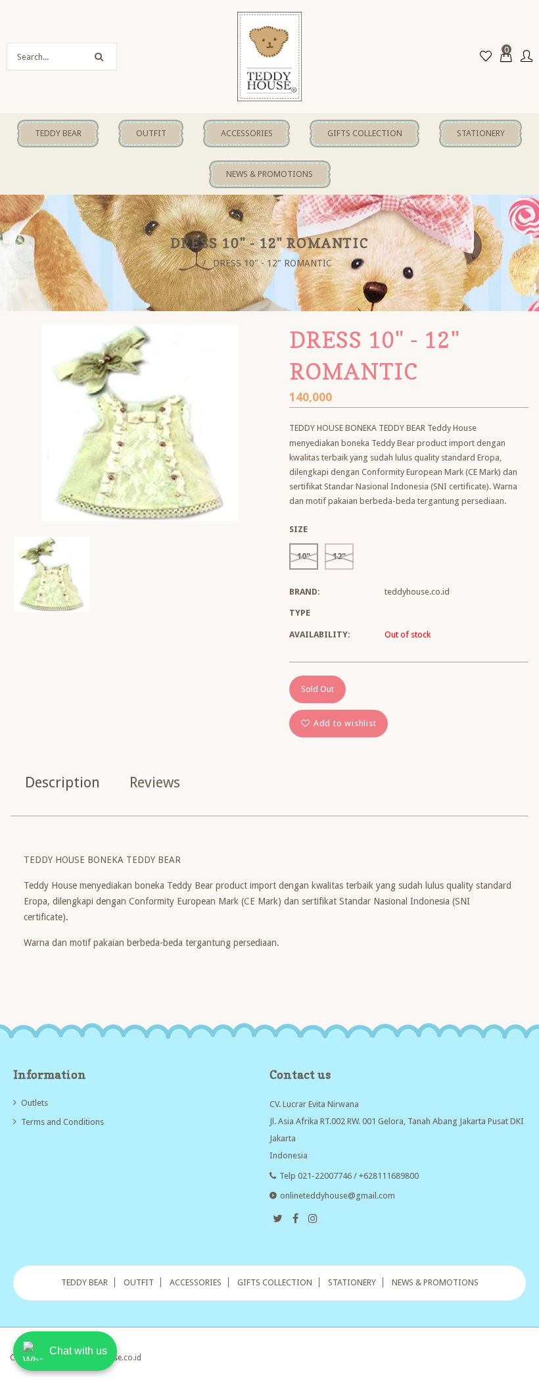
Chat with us (78, 1350)
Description (62, 782)
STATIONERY (352, 1282)
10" (303, 556)
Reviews (154, 782)
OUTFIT (139, 1282)
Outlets (34, 1103)
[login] (526, 57)
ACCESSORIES (196, 1282)
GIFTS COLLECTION (274, 1282)
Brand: (304, 592)
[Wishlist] (486, 57)
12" (339, 556)
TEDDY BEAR (84, 1282)
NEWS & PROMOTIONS (435, 1282)
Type (299, 613)
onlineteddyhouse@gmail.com (337, 1195)
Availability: (319, 634)
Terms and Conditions (62, 1122)
